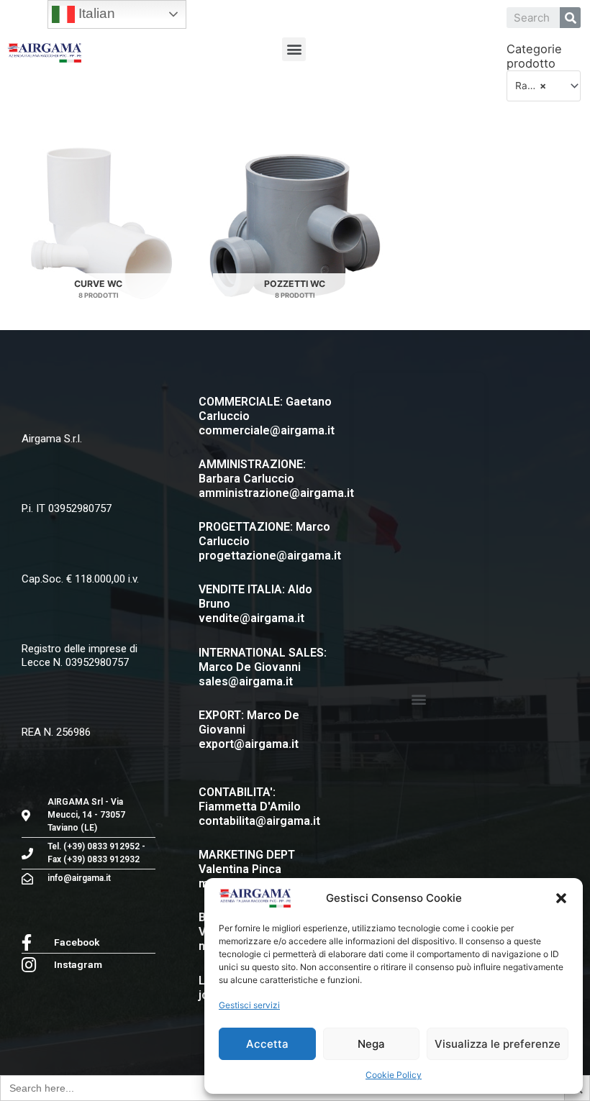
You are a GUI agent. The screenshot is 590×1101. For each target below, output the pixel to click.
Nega (371, 1044)
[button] (561, 898)
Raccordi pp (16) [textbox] (537, 85)
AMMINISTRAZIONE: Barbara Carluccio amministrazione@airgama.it (276, 478)
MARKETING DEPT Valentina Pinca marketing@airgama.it (259, 869)
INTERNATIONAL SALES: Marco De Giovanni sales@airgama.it (263, 667)
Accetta (267, 1044)
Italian (95, 13)
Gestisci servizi (249, 1005)
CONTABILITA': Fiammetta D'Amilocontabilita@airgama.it (259, 806)
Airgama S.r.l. (52, 438)
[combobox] (544, 85)
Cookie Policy (394, 1074)
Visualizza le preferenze (497, 1044)
